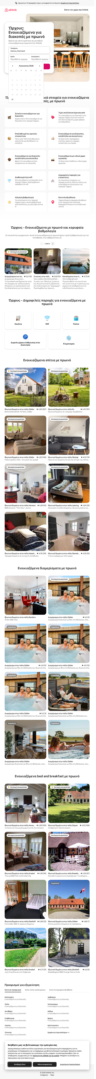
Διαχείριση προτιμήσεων (70, 1064)
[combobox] (29, 51)
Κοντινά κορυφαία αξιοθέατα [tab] (60, 990)
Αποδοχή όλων (19, 1064)
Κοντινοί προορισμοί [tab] (13, 990)
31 (12, 99)
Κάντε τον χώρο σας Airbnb (76, 10)
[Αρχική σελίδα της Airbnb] (11, 10)
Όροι (52, 1075)
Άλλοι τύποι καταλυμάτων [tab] (35, 990)
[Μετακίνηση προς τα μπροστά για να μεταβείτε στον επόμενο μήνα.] (39, 66)
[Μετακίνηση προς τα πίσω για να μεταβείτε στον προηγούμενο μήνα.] (12, 66)
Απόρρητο (44, 1075)
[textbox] (18, 59)
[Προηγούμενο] (42, 244)
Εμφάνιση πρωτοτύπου (70, 3)
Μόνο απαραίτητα (45, 1064)
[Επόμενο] (53, 244)
